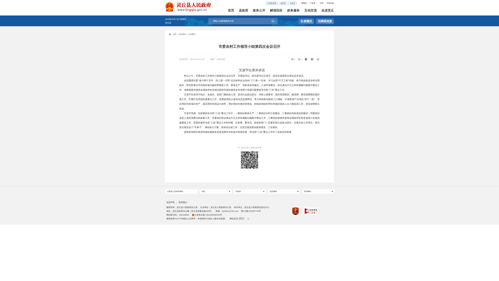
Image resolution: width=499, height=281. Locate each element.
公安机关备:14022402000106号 (208, 215)
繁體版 (304, 3)
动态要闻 (182, 34)
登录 (322, 3)
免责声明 (170, 202)
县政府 (243, 10)
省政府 (283, 3)
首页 (231, 10)
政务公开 (259, 10)
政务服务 (293, 10)
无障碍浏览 (325, 21)
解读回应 (276, 10)
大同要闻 (191, 34)
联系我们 (183, 202)
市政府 (292, 3)
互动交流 (310, 10)
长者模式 (306, 21)
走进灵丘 (327, 10)
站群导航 (330, 3)
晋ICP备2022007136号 (251, 211)
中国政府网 (271, 3)
